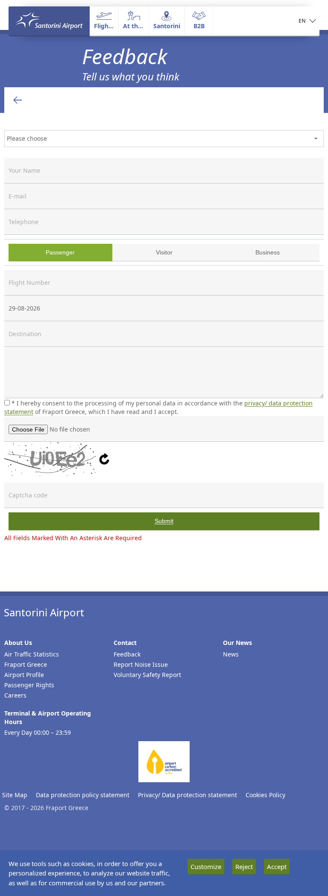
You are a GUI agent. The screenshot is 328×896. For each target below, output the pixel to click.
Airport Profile (24, 675)
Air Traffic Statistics (31, 654)
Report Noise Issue (141, 664)
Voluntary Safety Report (147, 675)
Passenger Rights (29, 685)
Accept (277, 866)
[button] (307, 21)
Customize (205, 866)
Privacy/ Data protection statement (187, 795)
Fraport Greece (25, 664)
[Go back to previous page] (17, 100)
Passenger (44, 252)
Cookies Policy (265, 795)
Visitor (145, 252)
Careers (15, 695)
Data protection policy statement (82, 795)
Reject (244, 866)
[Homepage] (49, 20)
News (231, 654)
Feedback (127, 654)
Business (250, 252)
